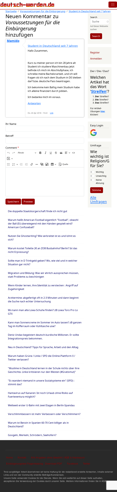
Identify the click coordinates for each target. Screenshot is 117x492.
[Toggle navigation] (112, 5)
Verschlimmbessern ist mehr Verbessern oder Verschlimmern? (44, 414)
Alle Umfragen (98, 199)
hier (103, 111)
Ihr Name (10, 124)
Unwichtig (101, 175)
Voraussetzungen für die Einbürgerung (42, 11)
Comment (11, 147)
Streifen (98, 91)
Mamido (13, 41)
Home (9, 457)
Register (95, 52)
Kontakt (22, 457)
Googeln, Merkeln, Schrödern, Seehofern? (32, 435)
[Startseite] (27, 4)
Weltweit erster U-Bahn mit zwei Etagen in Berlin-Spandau (41, 405)
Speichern (13, 201)
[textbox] (44, 181)
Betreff (9, 135)
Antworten (34, 103)
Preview (28, 201)
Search (93, 17)
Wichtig (100, 171)
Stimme (96, 190)
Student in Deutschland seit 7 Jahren (90, 11)
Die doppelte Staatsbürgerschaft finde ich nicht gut (37, 211)
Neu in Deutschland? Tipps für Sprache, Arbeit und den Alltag (43, 347)
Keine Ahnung (100, 181)
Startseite (11, 11)
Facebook (72, 463)
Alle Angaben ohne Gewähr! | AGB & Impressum (58, 457)
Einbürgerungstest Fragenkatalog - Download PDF (34, 463)
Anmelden (96, 58)
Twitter (86, 463)
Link (51, 113)
